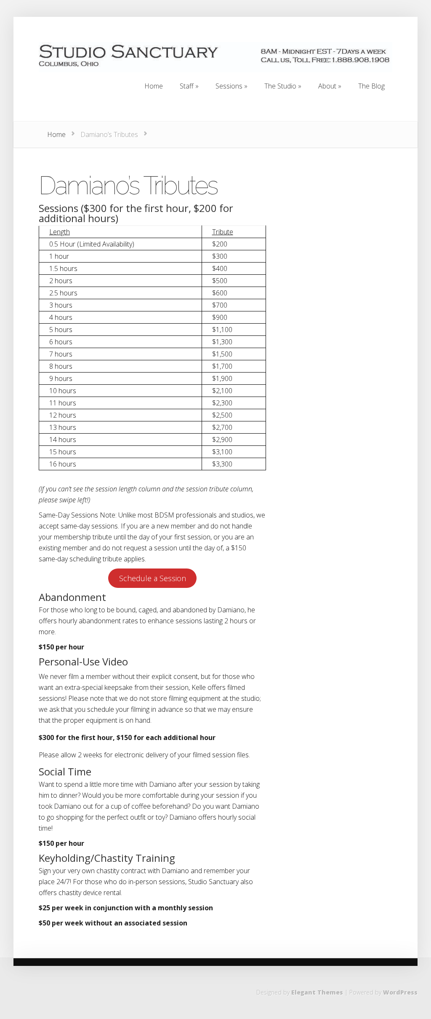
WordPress (400, 992)
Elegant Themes (317, 992)
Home (56, 134)
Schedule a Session (152, 578)
